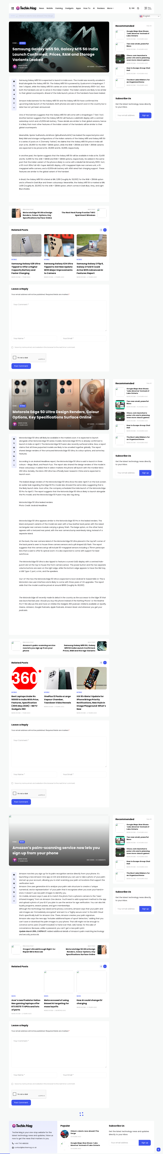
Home (14, 43)
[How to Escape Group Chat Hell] (120, 71)
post (31, 155)
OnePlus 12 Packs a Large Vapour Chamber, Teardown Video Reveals (57, 699)
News (13, 16)
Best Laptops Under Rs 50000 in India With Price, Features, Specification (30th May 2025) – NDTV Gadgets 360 (25, 703)
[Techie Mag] (25, 8)
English (146, 16)
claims (63, 141)
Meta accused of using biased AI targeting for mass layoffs (56, 1003)
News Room (22, 66)
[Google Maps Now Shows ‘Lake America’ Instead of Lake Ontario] (17, 16)
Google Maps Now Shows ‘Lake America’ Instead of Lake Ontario (47, 16)
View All (149, 26)
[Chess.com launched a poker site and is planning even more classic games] (120, 59)
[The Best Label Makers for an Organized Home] (120, 83)
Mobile (22, 43)
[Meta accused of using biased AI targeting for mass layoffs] (59, 982)
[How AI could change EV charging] (92, 982)
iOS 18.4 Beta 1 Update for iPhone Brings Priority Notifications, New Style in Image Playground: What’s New (91, 703)
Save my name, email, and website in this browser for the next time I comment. (45, 347)
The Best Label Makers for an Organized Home (138, 81)
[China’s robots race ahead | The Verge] (64, 1134)
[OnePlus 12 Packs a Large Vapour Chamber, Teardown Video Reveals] (59, 678)
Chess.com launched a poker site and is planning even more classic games (138, 57)
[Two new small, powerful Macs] (120, 47)
